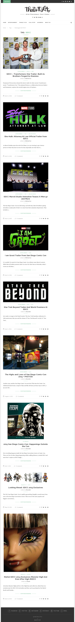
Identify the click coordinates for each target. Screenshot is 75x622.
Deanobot (28, 311)
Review (29, 574)
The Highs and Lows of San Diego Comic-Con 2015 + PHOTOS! (25, 375)
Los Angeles (25, 441)
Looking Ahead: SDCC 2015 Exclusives (25, 487)
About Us (47, 22)
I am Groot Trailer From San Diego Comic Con (25, 255)
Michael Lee (28, 78)
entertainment (21, 71)
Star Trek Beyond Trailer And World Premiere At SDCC (25, 308)
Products (23, 484)
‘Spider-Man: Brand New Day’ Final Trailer (23, 1)
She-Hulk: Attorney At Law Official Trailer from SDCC (25, 137)
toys (29, 484)
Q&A (32, 304)
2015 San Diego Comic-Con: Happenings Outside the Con (26, 445)
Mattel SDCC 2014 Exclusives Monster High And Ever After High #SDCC (25, 578)
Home (4, 22)
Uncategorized (32, 133)
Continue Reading (25, 90)
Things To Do (23, 22)
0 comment (20, 96)
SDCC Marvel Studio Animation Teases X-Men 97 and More (26, 198)
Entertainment (12, 22)
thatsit (28, 581)
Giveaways (40, 22)
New (33, 71)
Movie (28, 71)
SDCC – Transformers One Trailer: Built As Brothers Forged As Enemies (26, 75)
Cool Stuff (32, 22)
